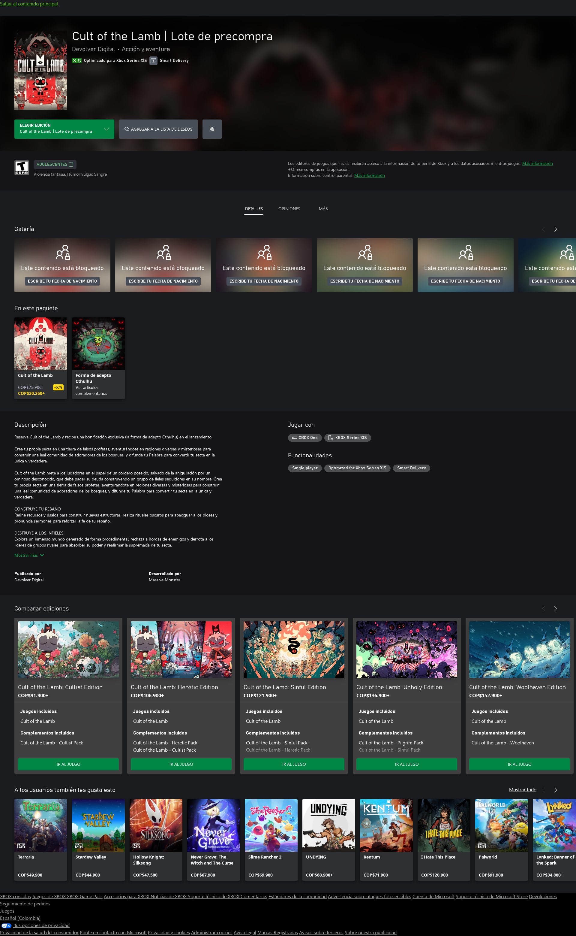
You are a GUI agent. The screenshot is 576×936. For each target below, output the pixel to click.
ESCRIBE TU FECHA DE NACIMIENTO (62, 281)
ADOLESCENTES (52, 164)
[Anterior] (544, 229)
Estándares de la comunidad (297, 896)
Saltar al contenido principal (29, 3)
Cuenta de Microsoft (433, 896)
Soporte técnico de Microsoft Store (492, 896)
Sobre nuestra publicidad (371, 932)
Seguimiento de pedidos (25, 903)
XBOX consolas (15, 896)
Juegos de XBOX (49, 896)
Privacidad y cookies (169, 932)
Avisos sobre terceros (321, 932)
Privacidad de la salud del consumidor (39, 932)
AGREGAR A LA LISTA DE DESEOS (161, 129)
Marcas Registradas (277, 932)
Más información (537, 163)
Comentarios (254, 896)
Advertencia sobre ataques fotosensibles (369, 896)
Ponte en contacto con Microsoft (113, 932)
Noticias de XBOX (169, 896)
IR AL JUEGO (68, 764)
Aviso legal (245, 932)
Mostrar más (26, 555)
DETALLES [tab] (254, 208)
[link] (40, 358)
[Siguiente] (556, 229)
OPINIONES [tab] (289, 208)
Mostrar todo (522, 789)
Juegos (7, 910)
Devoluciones (543, 896)
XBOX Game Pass (85, 896)
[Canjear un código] (212, 129)
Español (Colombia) (20, 918)
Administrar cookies (211, 932)
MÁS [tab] (323, 208)
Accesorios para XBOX (127, 896)
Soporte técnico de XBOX (214, 896)
